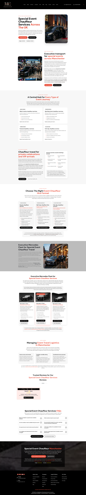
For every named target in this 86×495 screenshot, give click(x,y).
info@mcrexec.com (68, 4)
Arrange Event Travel (23, 37)
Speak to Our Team (51, 456)
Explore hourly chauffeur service (26, 227)
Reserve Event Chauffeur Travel (37, 436)
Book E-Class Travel (24, 320)
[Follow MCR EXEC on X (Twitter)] (17, 474)
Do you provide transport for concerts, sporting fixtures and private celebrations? (53, 423)
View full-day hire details (60, 227)
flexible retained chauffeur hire (39, 234)
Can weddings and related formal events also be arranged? (28, 432)
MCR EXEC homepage (51, 459)
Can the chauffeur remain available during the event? (29, 422)
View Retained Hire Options (49, 436)
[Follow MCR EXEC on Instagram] (19, 474)
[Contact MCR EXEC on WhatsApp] (24, 474)
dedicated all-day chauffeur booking (52, 234)
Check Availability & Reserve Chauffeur (38, 456)
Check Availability (48, 85)
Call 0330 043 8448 (57, 85)
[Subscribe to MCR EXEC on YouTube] (22, 474)
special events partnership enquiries (31, 366)
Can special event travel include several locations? (29, 427)
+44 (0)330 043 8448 (21, 478)
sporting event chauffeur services (60, 80)
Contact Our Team (32, 37)
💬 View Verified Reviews (29, 397)
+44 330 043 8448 (77, 4)
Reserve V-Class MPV (40, 320)
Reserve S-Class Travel (57, 320)
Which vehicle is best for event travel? (51, 417)
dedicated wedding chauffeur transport (56, 174)
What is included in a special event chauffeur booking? (27, 418)
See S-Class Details (57, 323)
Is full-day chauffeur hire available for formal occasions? (52, 427)
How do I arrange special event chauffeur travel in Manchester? (53, 432)
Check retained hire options (43, 227)
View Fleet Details (24, 323)
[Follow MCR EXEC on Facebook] (20, 474)
